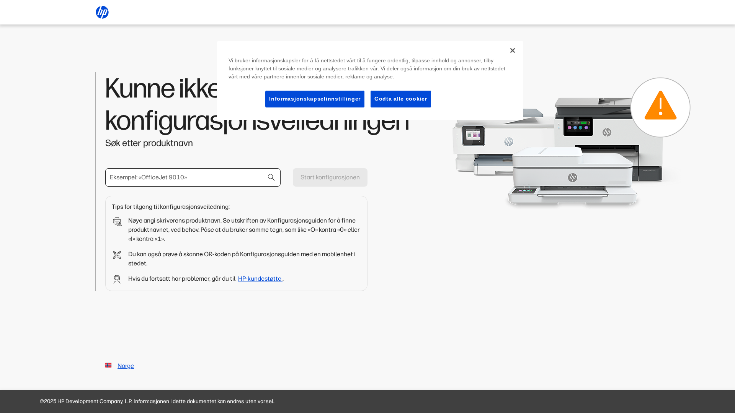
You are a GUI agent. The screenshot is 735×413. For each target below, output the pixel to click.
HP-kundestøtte (260, 278)
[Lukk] (512, 50)
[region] (370, 80)
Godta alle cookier (400, 99)
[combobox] (193, 177)
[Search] (271, 177)
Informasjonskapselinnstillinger (315, 99)
